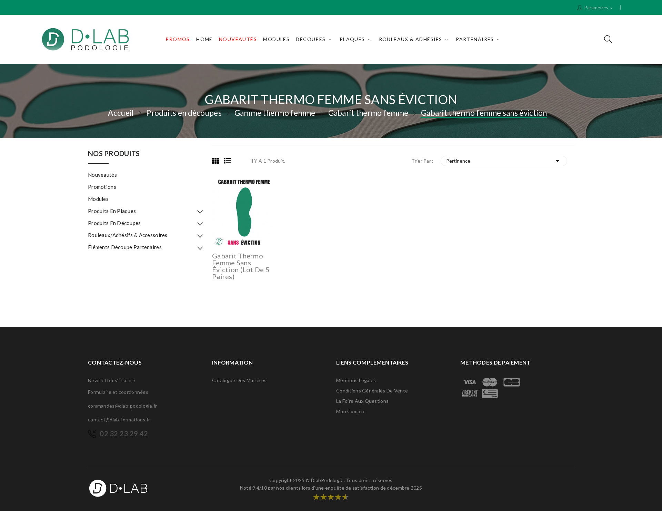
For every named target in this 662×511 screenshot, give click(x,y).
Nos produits (114, 153)
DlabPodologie (327, 480)
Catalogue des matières (239, 380)
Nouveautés (102, 175)
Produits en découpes (114, 223)
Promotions (102, 187)
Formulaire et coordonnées (118, 392)
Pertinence (504, 161)
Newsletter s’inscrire (111, 380)
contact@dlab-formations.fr (119, 419)
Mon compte (350, 411)
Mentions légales (356, 380)
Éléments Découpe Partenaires (125, 247)
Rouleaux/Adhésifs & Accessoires (128, 235)
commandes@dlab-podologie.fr (122, 406)
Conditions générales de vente (372, 391)
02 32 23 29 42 (124, 433)
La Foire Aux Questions (362, 401)
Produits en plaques (112, 211)
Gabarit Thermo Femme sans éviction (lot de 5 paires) (241, 266)
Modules (98, 199)
